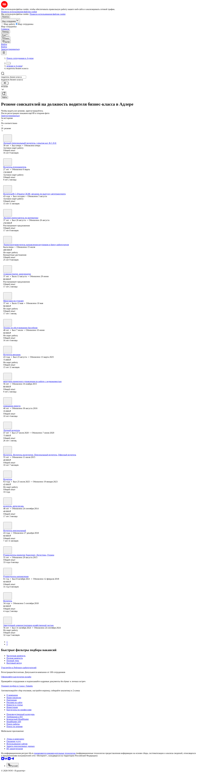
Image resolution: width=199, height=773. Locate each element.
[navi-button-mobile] (3, 53)
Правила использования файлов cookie (48, 14)
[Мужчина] (7, 138)
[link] (5, 38)
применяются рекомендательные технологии (55, 753)
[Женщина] (7, 239)
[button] (4, 44)
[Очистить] (5, 83)
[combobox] (13, 77)
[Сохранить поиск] (3, 94)
